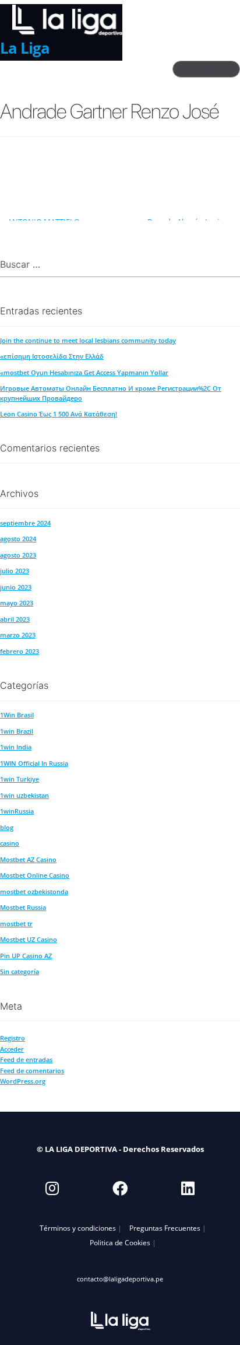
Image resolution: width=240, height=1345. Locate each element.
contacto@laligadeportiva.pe (120, 1278)
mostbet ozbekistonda (34, 891)
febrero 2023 (19, 651)
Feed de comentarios (32, 1070)
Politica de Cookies (120, 1242)
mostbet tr (16, 923)
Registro (12, 1038)
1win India (15, 746)
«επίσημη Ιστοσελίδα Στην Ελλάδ (52, 356)
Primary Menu (212, 69)
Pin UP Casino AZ (26, 955)
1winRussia (17, 811)
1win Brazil (16, 731)
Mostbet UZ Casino (28, 939)
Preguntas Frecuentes (164, 1227)
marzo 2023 (18, 635)
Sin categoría (19, 971)
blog (6, 827)
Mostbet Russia (23, 907)
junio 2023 (15, 587)
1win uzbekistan (24, 795)
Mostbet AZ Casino (28, 859)
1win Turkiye (19, 779)
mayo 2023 (16, 602)
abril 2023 (15, 619)
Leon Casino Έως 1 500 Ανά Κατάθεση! (58, 413)
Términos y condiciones (78, 1227)
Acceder (12, 1049)
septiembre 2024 (25, 523)
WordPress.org (22, 1081)
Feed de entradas (26, 1059)
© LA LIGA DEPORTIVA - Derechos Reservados (120, 1149)
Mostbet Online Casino (34, 875)
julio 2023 (14, 570)
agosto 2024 (18, 538)
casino (9, 843)
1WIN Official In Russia (34, 763)
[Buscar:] (120, 265)
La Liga (25, 47)
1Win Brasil (17, 714)
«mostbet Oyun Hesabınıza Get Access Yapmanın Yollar (84, 372)
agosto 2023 (18, 555)
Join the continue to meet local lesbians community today (88, 340)
